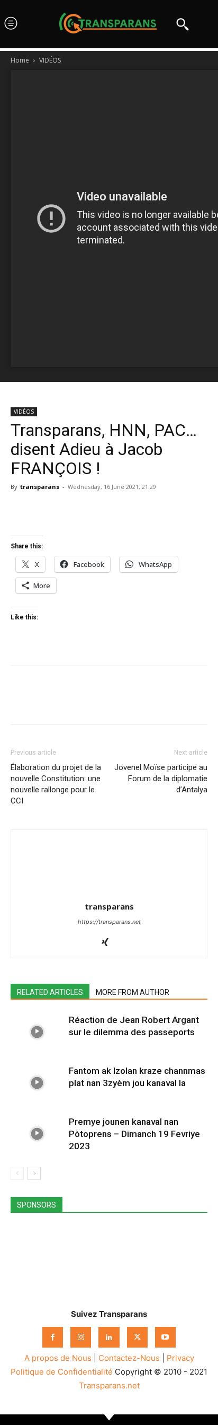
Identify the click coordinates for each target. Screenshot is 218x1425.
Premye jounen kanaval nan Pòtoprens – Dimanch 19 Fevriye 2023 (134, 1133)
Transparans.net (109, 1385)
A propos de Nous (58, 1358)
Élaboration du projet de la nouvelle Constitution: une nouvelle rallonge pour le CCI (56, 784)
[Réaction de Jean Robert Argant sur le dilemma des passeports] (37, 1032)
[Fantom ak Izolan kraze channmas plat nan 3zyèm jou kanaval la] (37, 1083)
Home (20, 60)
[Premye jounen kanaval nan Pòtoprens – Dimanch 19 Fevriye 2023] (37, 1134)
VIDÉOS (50, 60)
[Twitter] (45, 510)
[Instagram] (80, 1337)
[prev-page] (17, 1173)
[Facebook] (21, 510)
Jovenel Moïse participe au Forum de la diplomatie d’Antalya (160, 778)
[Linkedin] (94, 510)
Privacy (180, 1358)
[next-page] (34, 1173)
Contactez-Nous (129, 1358)
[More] (119, 510)
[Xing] (109, 943)
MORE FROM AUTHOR (132, 992)
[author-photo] (109, 891)
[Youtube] (165, 1337)
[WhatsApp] (69, 510)
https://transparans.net (109, 921)
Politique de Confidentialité (62, 1372)
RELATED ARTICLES (50, 992)
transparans (39, 487)
